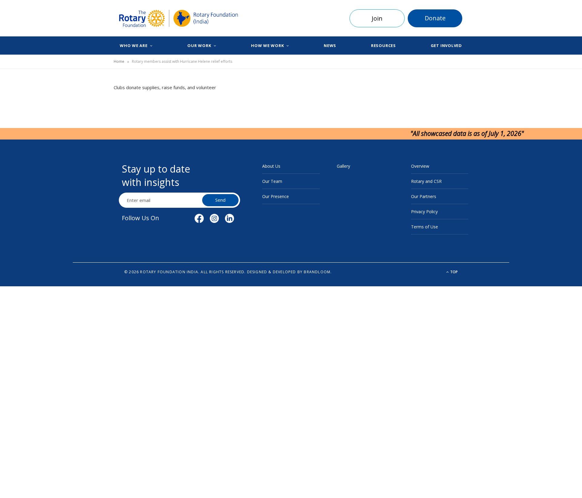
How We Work (267, 45)
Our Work (199, 45)
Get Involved (446, 45)
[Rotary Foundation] (178, 18)
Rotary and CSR (426, 181)
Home (119, 61)
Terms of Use (424, 227)
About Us (271, 166)
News (330, 45)
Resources (383, 45)
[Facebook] (85, 108)
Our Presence (275, 196)
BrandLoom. (318, 271)
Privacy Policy (424, 211)
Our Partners (423, 196)
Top (453, 271)
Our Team (272, 181)
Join (377, 18)
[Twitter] (85, 123)
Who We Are (134, 45)
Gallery (343, 166)
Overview (420, 166)
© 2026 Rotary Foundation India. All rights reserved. (185, 271)
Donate (435, 18)
